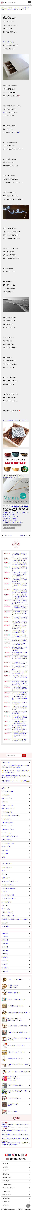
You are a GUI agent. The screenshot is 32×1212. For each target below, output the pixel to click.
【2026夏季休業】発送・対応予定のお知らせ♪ (14, 1130)
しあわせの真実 (6, 762)
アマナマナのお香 (8, 42)
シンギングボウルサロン (8, 898)
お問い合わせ (6, 1198)
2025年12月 (5, 960)
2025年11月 (5, 964)
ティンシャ (5, 801)
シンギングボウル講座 (8, 895)
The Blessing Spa (7, 832)
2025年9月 (5, 971)
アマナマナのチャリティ (8, 843)
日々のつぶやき (6, 909)
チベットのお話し (7, 839)
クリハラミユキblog (8, 525)
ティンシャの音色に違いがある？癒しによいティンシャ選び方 (19, 668)
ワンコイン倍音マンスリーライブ (11, 815)
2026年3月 (5, 950)
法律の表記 (6, 1181)
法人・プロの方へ (7, 1194)
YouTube (4, 874)
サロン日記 (5, 853)
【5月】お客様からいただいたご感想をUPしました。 (15, 1134)
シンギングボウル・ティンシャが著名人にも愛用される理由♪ (19, 613)
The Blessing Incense (8, 527)
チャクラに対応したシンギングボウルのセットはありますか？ (19, 585)
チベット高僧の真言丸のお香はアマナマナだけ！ (15, 420)
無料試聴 (5, 1167)
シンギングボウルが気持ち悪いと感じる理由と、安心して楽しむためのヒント (19, 574)
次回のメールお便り (7, 805)
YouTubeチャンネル (7, 791)
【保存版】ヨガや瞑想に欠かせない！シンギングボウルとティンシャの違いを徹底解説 (19, 591)
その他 (4, 857)
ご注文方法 (6, 1170)
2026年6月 (5, 940)
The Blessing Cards (7, 884)
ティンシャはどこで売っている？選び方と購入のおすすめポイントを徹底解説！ (19, 717)
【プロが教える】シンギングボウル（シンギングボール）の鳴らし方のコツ (19, 627)
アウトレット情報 (7, 812)
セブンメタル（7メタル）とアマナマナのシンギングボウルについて (19, 579)
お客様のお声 (5, 877)
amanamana (5, 794)
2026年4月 (5, 947)
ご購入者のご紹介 (7, 864)
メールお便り (5, 926)
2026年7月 (5, 936)
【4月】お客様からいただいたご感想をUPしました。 (15, 1138)
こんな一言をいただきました (10, 915)
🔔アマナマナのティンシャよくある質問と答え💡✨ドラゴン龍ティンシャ (16, 771)
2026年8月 (5, 933)
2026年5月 (5, 943)
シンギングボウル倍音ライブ (10, 881)
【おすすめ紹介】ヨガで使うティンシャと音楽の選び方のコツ (19, 688)
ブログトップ (17, 525)
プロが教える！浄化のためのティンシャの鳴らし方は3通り (19, 677)
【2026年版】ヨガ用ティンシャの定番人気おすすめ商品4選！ (20, 607)
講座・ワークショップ (8, 808)
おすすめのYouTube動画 (9, 888)
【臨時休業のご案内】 (10, 518)
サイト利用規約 (7, 1184)
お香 (4, 112)
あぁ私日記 (5, 850)
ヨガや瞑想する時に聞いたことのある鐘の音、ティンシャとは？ (19, 735)
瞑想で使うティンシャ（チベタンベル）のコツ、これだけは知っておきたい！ (19, 683)
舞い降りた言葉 (6, 846)
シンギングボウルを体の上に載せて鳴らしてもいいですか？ (19, 555)
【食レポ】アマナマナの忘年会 (13, 522)
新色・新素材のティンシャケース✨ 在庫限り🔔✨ (16, 781)
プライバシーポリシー (9, 1188)
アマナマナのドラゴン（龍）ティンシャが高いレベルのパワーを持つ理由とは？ (19, 596)
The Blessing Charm (8, 829)
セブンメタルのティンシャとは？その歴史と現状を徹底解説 (19, 698)
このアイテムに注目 (7, 912)
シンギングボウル (14, 132)
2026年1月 (5, 957)
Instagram (5, 922)
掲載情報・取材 (7, 1177)
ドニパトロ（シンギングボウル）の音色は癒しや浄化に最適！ (19, 658)
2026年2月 (5, 954)
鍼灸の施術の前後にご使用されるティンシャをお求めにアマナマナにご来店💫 (15, 776)
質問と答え (6, 1174)
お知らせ (4, 891)
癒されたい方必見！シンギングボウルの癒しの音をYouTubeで (19, 648)
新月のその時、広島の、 (11, 520)
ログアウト (6, 1205)
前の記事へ (8, 535)
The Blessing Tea (7, 819)
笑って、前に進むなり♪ (10, 516)
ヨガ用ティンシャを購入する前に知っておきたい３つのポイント (19, 708)
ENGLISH (5, 1163)
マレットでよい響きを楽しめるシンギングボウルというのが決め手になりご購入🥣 (15, 766)
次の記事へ (23, 535)
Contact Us (6, 1201)
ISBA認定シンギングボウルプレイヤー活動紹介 (15, 919)
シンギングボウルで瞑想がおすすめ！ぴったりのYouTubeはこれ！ (19, 602)
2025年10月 (5, 967)
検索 (24, 755)
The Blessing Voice (7, 826)
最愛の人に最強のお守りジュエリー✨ (13, 477)
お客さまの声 (5, 788)
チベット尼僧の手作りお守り (10, 836)
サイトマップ (6, 1191)
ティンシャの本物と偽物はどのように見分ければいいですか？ (19, 568)
